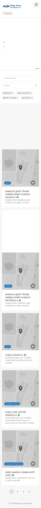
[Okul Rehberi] (11, 5)
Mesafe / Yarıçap (9, 98)
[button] (4, 42)
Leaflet (37, 68)
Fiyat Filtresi (26, 98)
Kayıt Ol (9, 13)
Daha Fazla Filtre (23, 93)
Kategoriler (7, 93)
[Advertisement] (20, 128)
